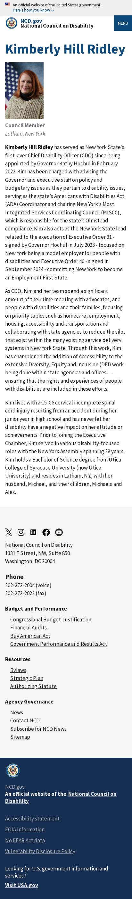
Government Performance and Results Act (58, 643)
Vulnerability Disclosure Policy (40, 851)
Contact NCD (25, 720)
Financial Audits (28, 627)
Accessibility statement (32, 818)
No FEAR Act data (25, 840)
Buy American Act (30, 635)
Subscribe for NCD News (38, 728)
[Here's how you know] (66, 8)
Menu (123, 23)
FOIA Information (25, 829)
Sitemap (20, 736)
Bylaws (18, 670)
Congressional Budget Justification (50, 619)
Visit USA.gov (21, 885)
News (16, 712)
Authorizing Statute (33, 686)
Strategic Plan (26, 678)
